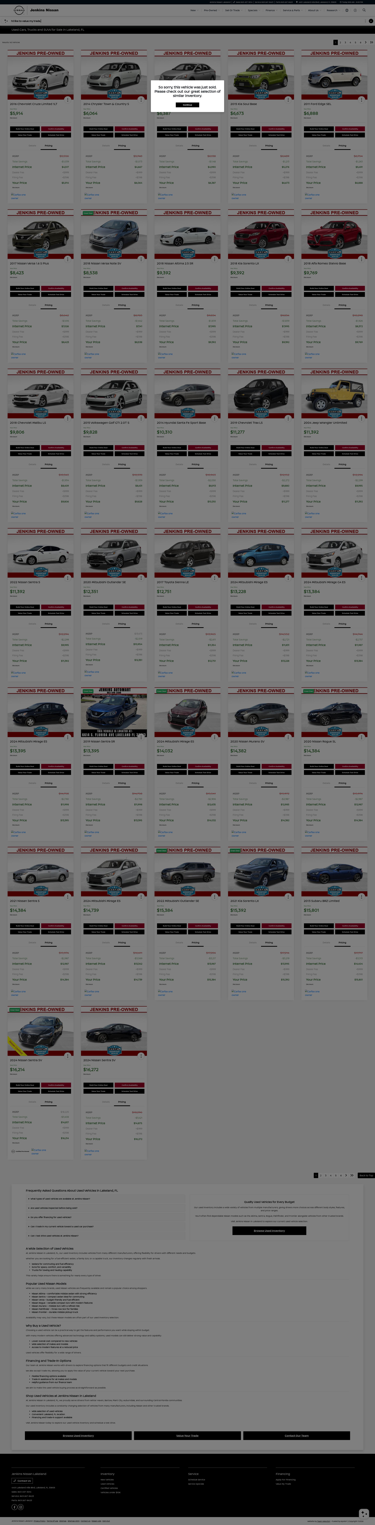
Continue (187, 105)
